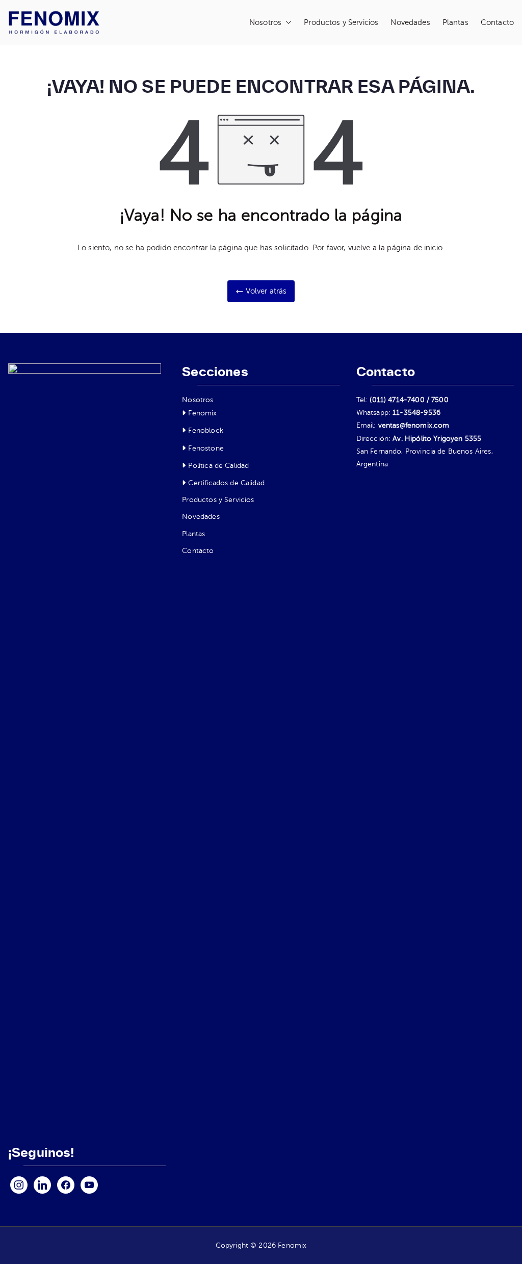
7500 (440, 400)
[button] (286, 23)
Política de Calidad (218, 465)
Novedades (410, 22)
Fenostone (205, 448)
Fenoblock (205, 430)
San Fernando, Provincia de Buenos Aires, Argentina (424, 457)
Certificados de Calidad (226, 483)
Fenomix (202, 413)
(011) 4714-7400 (397, 400)
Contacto (497, 22)
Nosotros (265, 22)
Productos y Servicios (341, 22)
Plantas (455, 22)
